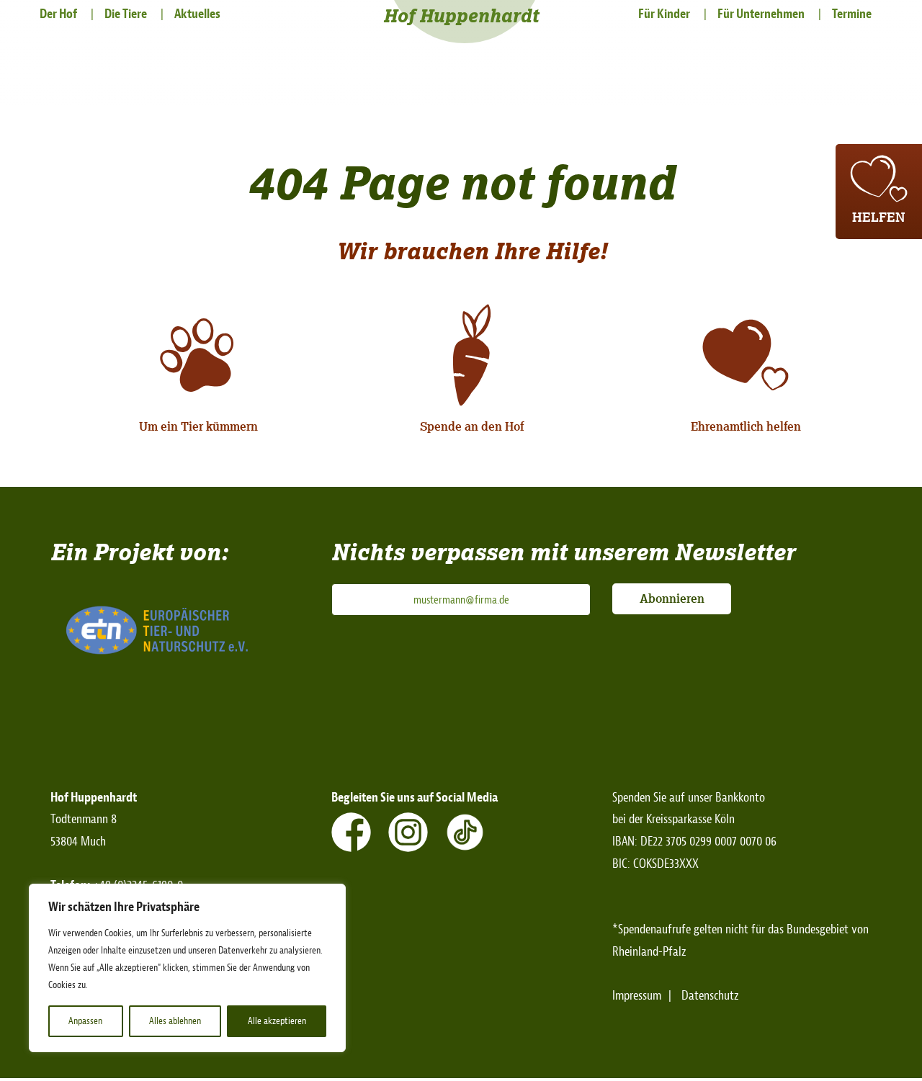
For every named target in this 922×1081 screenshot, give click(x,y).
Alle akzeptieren (277, 1021)
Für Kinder (664, 14)
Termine (852, 14)
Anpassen (85, 1021)
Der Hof (58, 14)
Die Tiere (125, 14)
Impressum (636, 995)
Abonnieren (672, 598)
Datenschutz (710, 995)
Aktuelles (197, 14)
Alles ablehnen (175, 1021)
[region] (187, 968)
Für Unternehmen (761, 14)
